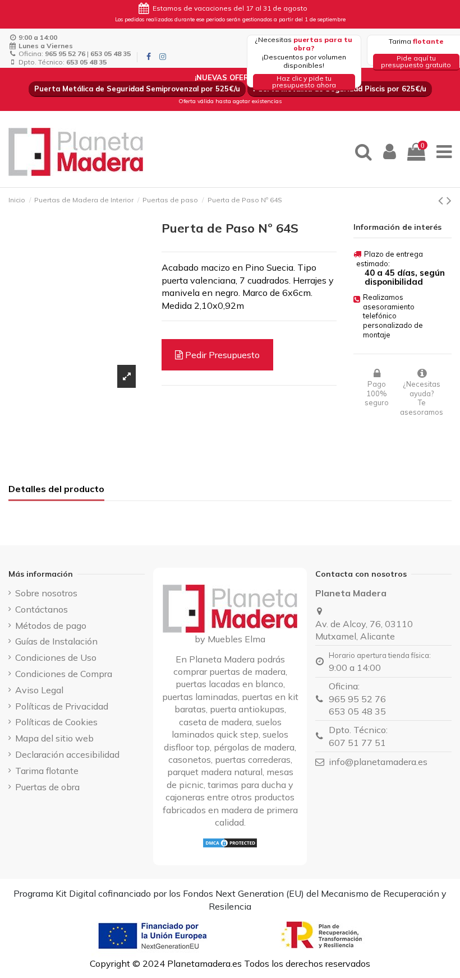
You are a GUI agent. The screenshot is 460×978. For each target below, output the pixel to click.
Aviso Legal (39, 690)
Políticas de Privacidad (61, 706)
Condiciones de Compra (63, 673)
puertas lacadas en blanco (229, 683)
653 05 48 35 (357, 711)
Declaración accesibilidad (67, 754)
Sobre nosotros (46, 593)
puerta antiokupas (247, 709)
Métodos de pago (50, 625)
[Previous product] (442, 200)
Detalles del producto (56, 488)
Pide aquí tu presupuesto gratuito (416, 61)
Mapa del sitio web (54, 738)
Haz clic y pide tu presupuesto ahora (304, 81)
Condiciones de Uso (55, 657)
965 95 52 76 (357, 698)
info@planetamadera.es (378, 761)
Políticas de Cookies (56, 721)
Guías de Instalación (56, 641)
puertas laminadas (200, 696)
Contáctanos (41, 609)
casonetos (189, 759)
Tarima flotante (47, 770)
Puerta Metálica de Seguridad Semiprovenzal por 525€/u (137, 88)
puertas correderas (253, 759)
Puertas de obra (47, 786)
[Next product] (449, 200)
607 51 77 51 (357, 742)
